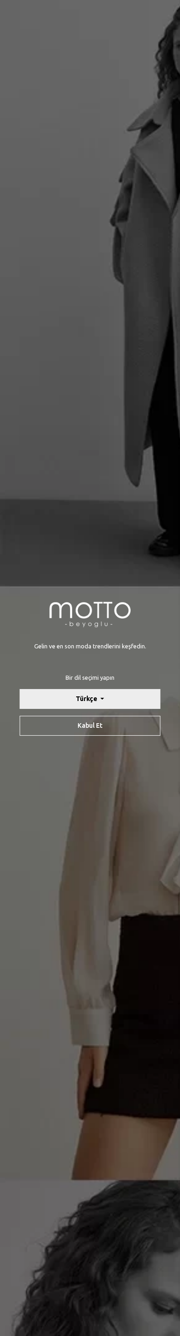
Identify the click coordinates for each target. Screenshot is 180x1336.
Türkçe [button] (87, 698)
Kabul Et (90, 725)
